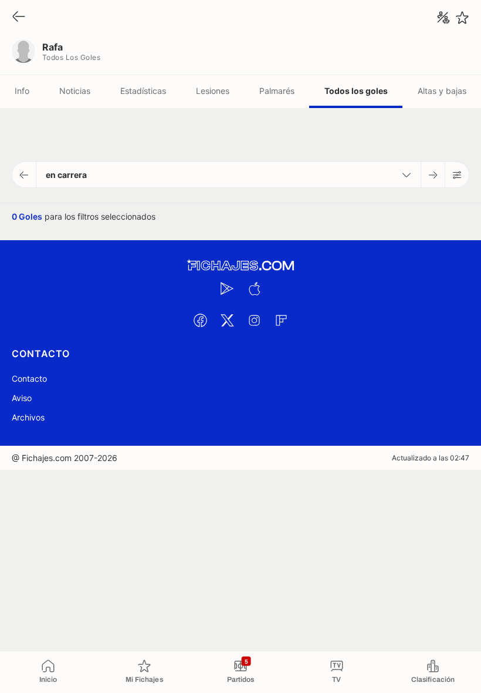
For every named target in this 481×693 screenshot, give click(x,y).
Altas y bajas (442, 91)
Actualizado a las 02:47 (430, 457)
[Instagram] (254, 320)
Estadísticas (143, 91)
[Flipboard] (281, 320)
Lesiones (212, 91)
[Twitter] (227, 320)
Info (22, 91)
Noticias (74, 91)
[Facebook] (200, 320)
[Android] (227, 288)
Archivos (28, 417)
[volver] (19, 17)
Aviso (22, 398)
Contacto (29, 378)
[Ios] (254, 288)
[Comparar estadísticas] (443, 18)
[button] (24, 174)
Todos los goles (356, 91)
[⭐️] (462, 18)
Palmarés (276, 91)
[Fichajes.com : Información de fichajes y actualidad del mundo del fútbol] (240, 266)
